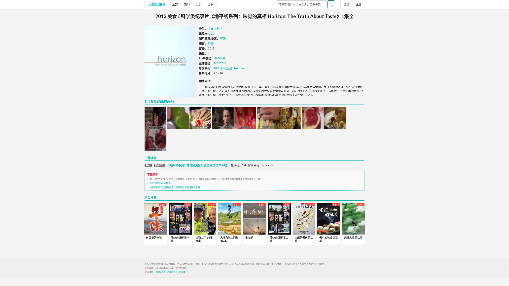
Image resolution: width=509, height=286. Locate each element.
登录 (346, 4)
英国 (223, 38)
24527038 (220, 63)
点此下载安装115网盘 (160, 183)
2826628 (220, 58)
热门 (187, 4)
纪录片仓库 (160, 272)
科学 (219, 28)
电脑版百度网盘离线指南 (162, 187)
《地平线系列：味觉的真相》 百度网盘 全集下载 (197, 165)
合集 (211, 4)
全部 (175, 4)
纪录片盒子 (172, 272)
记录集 (182, 272)
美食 (211, 28)
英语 (211, 43)
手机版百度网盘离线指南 (188, 187)
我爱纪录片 (157, 4)
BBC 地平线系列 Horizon (229, 68)
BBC (211, 33)
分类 (199, 4)
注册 (358, 4)
